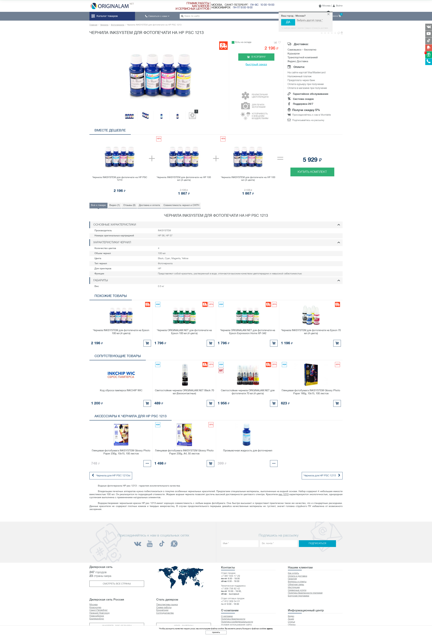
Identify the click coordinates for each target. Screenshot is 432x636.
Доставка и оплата (149, 205)
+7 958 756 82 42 (230, 589)
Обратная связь (296, 584)
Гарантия (292, 579)
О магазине (227, 616)
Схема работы (163, 607)
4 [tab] (319, 131)
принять (216, 632)
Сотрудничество (165, 613)
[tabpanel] (216, 166)
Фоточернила (117, 25)
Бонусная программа (298, 596)
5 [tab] (324, 131)
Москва (326, 6)
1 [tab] (304, 131)
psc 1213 (284, 494)
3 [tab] (314, 131)
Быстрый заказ (256, 64)
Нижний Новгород (99, 613)
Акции (291, 619)
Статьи (291, 622)
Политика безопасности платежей (305, 593)
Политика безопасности (233, 619)
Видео (291, 616)
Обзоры (292, 625)
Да (288, 22)
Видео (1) (114, 205)
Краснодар (95, 607)
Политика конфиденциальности (237, 622)
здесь (270, 629)
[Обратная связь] (428, 47)
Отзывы (129, 205)
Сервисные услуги (297, 590)
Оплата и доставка (297, 576)
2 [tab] (309, 131)
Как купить (293, 573)
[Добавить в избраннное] (279, 42)
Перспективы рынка (167, 605)
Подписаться (317, 544)
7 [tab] (334, 131)
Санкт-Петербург (98, 610)
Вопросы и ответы (297, 582)
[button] (338, 6)
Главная (93, 25)
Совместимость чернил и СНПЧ (181, 205)
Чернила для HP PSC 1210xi (113, 476)
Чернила (104, 25)
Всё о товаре (98, 205)
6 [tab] (329, 131)
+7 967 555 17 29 (230, 576)
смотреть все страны (117, 584)
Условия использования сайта (236, 625)
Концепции (162, 610)
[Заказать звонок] (428, 61)
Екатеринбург (96, 619)
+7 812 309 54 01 (230, 601)
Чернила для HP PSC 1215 (320, 476)
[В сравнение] (275, 42)
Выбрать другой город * (310, 20)
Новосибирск (96, 616)
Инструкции (294, 587)
